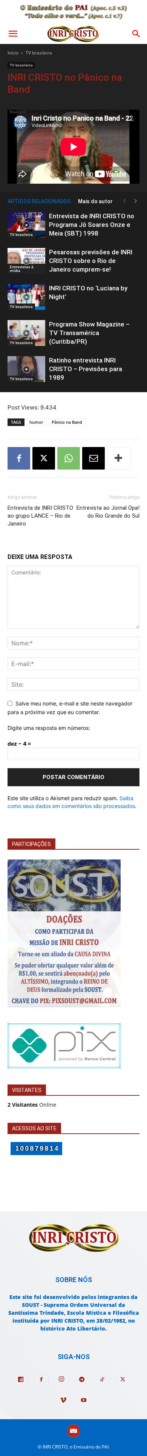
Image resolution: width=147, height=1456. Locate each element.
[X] (43, 458)
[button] (13, 34)
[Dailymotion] (20, 1379)
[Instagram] (61, 1379)
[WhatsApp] (68, 458)
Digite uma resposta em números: (49, 728)
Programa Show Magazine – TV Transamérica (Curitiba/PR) (89, 332)
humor (36, 422)
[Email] (93, 458)
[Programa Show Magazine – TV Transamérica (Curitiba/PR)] (26, 333)
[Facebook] (19, 458)
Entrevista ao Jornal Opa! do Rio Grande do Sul (108, 511)
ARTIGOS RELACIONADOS (39, 201)
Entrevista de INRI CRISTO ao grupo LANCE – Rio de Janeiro (40, 515)
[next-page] (135, 201)
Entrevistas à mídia (22, 268)
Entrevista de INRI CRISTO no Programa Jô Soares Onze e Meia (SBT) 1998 (91, 224)
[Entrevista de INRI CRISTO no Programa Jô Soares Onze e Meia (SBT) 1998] (26, 225)
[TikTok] (102, 1379)
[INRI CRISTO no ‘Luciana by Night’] (26, 297)
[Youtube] (83, 1400)
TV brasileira (39, 53)
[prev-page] (124, 201)
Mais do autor (95, 201)
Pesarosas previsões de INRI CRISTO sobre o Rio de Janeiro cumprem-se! (90, 260)
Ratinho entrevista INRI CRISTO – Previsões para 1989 (85, 368)
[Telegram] (81, 1379)
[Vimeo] (63, 1400)
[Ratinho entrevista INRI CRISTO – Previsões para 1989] (26, 369)
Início (13, 53)
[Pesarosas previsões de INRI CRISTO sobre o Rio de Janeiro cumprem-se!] (26, 261)
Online (32, 1104)
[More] (118, 458)
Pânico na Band (67, 422)
